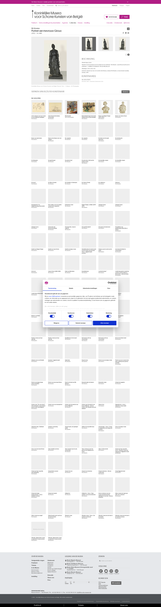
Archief (49, 567)
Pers (43, 5)
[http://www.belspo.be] (67, 582)
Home (32, 5)
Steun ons (51, 577)
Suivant (128, 55)
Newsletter (117, 583)
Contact (38, 5)
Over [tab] (108, 288)
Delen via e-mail (128, 33)
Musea (80, 23)
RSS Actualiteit (102, 586)
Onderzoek (118, 23)
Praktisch (34, 23)
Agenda (65, 23)
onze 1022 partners (55, 296)
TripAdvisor (116, 573)
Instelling (87, 23)
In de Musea (35, 568)
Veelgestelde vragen (37, 560)
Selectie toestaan (81, 323)
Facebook (101, 573)
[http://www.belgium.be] (71, 582)
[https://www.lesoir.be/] (80, 582)
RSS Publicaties (103, 588)
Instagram (111, 573)
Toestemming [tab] (52, 288)
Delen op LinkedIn (126, 33)
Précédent (126, 55)
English (128, 5)
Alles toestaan (104, 323)
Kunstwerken (128, 29)
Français (122, 5)
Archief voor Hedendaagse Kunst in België (55, 569)
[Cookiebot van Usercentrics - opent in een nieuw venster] (109, 283)
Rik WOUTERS (92, 80)
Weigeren (56, 323)
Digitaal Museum (52, 571)
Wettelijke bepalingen (115, 601)
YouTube (106, 573)
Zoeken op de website (56, 5)
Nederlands (114, 5)
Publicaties (50, 564)
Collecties (72, 23)
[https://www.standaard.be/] (95, 584)
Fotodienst (50, 565)
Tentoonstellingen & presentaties (49, 23)
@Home (127, 23)
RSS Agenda (102, 582)
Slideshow (125, 91)
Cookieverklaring (126, 601)
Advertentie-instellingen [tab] (90, 288)
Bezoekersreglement (36, 573)
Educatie (109, 23)
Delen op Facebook (123, 33)
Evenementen (50, 5)
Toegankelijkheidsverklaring (102, 601)
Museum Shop (35, 571)
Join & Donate (113, 17)
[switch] (71, 316)
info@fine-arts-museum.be (84, 592)
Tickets (126, 17)
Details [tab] (71, 288)
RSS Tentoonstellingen (103, 584)
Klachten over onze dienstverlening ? (85, 601)
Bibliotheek (50, 562)
